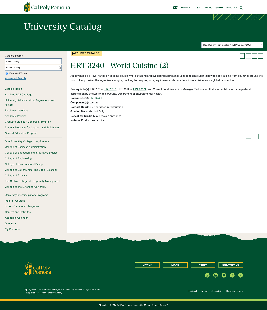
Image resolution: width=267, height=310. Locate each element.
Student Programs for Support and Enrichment (32, 127)
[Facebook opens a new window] (232, 275)
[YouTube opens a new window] (224, 275)
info (208, 7)
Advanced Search (15, 78)
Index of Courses (15, 200)
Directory (10, 223)
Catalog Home (13, 88)
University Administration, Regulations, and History (30, 102)
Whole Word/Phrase (18, 73)
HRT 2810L (139, 89)
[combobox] (232, 45)
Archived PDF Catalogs (18, 94)
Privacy (204, 291)
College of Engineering (18, 158)
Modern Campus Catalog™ (156, 305)
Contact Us (230, 265)
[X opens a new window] (240, 275)
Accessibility (217, 291)
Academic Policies (15, 116)
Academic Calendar (16, 217)
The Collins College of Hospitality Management (32, 181)
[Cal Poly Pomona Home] (47, 7)
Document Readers (234, 291)
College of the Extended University (25, 186)
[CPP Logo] (37, 268)
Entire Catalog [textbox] (12, 61)
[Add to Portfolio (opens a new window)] (242, 56)
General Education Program (21, 133)
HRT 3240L (96, 98)
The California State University (48, 293)
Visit (203, 265)
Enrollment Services (16, 110)
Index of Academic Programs (22, 206)
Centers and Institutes (18, 212)
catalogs (105, 305)
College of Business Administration (25, 146)
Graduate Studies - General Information (28, 121)
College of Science (16, 175)
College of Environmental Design (24, 164)
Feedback (193, 291)
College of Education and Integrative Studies (31, 152)
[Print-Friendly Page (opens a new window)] (254, 56)
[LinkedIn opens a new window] (215, 275)
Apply (147, 265)
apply (185, 7)
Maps (175, 265)
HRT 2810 (110, 89)
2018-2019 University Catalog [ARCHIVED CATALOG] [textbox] (227, 45)
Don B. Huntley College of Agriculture (27, 141)
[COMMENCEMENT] (175, 7)
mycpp (231, 7)
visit (197, 7)
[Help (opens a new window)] (260, 56)
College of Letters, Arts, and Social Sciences (31, 169)
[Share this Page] (248, 55)
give (219, 7)
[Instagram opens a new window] (207, 275)
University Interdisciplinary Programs (26, 195)
